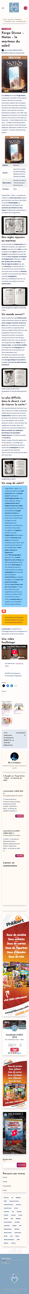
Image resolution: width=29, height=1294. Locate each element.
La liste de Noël (5, 724)
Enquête (6, 1215)
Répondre (19, 816)
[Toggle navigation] (3, 8)
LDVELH (14, 1225)
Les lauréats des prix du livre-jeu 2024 (6, 712)
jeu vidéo (17, 1222)
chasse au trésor (14, 1201)
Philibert (14, 620)
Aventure (6, 1197)
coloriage (18, 1204)
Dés (13, 1211)
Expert (5, 1190)
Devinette (6, 1211)
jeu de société (8, 1222)
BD (12, 1197)
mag (20, 1225)
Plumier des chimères (15, 622)
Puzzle (5, 1236)
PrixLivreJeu (17, 1232)
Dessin (16, 1208)
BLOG (5, 1201)
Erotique (13, 1215)
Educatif (19, 1211)
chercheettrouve (8, 1204)
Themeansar (15, 1291)
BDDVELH (18, 1197)
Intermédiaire (6, 29)
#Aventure (12, 53)
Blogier (24, 1289)
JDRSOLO (18, 1218)
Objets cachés (8, 1232)
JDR (12, 1218)
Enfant (5, 1177)
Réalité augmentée (9, 1239)
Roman (17, 1236)
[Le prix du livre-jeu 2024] (19, 706)
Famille (5, 1181)
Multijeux (16, 1229)
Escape (20, 1215)
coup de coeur (8, 1208)
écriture (13, 1243)
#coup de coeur (20, 53)
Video (18, 1239)
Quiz (11, 1236)
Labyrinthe (7, 1225)
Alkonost (16, 165)
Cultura (21, 620)
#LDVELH (6, 53)
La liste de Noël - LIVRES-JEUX (13, 791)
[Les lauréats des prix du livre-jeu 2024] (7, 706)
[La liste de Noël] (7, 720)
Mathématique (8, 1229)
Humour (6, 1218)
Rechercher (7, 1159)
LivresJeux (10, 50)
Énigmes (6, 1243)
